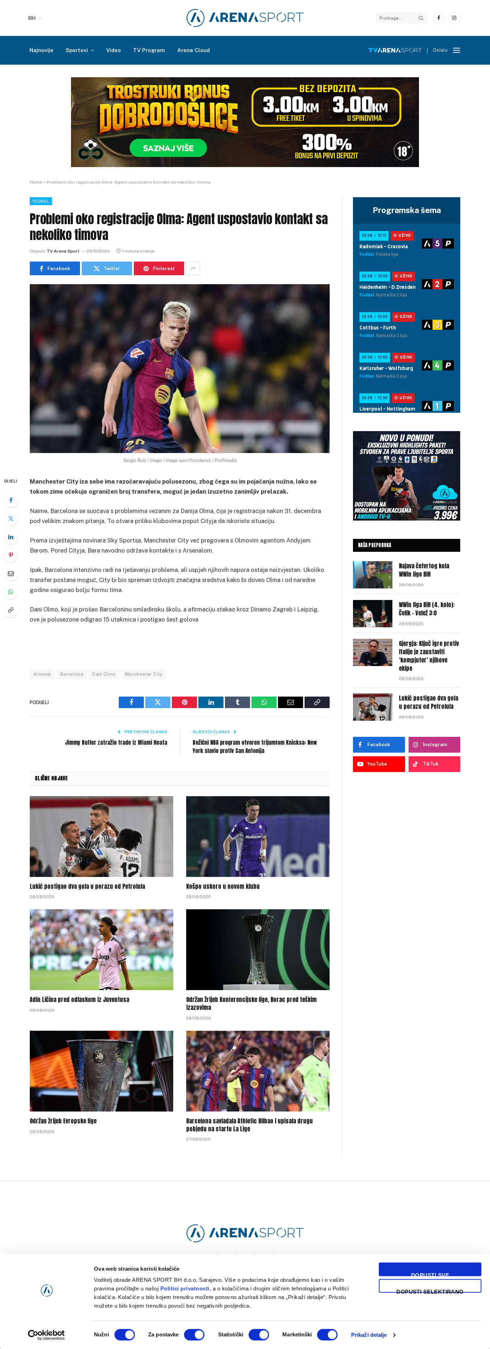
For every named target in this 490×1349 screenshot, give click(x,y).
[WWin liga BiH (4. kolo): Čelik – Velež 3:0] (372, 613)
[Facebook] (11, 500)
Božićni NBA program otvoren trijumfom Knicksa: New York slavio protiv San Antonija (255, 746)
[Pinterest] (11, 555)
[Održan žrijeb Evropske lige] (101, 1071)
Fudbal (41, 201)
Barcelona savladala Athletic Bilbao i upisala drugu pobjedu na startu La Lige (249, 1125)
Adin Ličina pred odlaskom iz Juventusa (79, 1000)
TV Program (149, 50)
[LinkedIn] (11, 537)
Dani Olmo (104, 674)
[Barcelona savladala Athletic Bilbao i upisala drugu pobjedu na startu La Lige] (258, 1071)
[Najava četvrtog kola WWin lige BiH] (372, 574)
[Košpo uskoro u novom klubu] (258, 836)
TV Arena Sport (63, 251)
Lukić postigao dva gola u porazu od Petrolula (87, 887)
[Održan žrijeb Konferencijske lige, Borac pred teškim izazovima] (258, 949)
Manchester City (143, 674)
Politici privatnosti (184, 1288)
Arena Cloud (193, 50)
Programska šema (407, 210)
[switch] (194, 1334)
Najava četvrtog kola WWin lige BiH (424, 570)
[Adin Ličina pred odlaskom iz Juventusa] (101, 949)
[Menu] (456, 50)
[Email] (11, 573)
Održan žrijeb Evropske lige (63, 1121)
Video (113, 50)
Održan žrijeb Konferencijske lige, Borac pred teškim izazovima (251, 1004)
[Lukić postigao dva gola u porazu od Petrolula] (101, 836)
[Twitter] (11, 518)
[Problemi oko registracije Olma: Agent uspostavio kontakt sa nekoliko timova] (180, 368)
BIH (32, 18)
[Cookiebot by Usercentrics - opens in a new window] (46, 1335)
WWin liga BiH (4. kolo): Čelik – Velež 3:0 (426, 609)
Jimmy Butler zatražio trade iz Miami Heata (116, 742)
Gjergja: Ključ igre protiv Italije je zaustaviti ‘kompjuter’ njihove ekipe (429, 656)
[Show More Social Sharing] (193, 268)
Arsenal (42, 674)
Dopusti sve (430, 1274)
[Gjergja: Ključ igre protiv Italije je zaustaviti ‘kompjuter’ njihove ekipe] (372, 652)
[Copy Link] (11, 610)
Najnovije (41, 50)
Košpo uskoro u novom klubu (223, 887)
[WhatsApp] (11, 592)
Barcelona (72, 674)
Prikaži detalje (369, 1335)
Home (36, 182)
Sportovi (77, 50)
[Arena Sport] (245, 18)
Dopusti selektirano (430, 1291)
